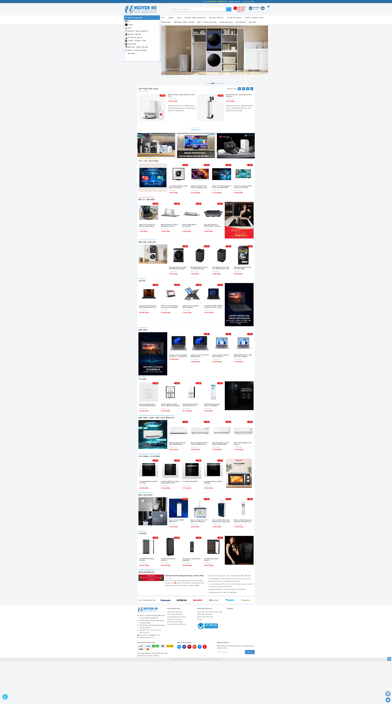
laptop (141, 281)
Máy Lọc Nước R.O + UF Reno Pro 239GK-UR (199, 520)
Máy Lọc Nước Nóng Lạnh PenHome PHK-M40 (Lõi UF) (243, 520)
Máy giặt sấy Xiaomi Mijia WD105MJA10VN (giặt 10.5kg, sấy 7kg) (178, 268)
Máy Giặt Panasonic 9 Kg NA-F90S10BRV (242, 268)
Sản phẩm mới (241, 22)
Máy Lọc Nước (145, 495)
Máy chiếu (252, 22)
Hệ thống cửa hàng (234, 1)
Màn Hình (143, 330)
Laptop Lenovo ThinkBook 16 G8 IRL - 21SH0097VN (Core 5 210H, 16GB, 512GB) (178, 355)
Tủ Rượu (142, 534)
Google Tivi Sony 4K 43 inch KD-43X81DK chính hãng (199, 186)
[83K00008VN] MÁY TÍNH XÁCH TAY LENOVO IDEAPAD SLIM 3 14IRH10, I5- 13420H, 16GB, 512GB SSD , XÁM (243, 355)
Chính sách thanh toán (204, 614)
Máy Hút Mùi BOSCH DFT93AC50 (189, 225)
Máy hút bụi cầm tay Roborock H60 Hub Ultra (238, 95)
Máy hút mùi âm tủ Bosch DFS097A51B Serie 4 (169, 225)
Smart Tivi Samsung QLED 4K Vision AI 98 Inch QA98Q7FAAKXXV (243, 186)
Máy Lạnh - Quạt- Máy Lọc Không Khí (156, 418)
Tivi (129, 21)
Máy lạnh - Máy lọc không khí (138, 31)
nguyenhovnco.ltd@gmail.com (149, 635)
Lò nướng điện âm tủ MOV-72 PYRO (148, 482)
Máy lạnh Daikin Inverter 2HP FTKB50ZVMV (177, 443)
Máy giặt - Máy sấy (134, 34)
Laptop (130, 24)
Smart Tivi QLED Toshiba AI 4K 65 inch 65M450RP (221, 186)
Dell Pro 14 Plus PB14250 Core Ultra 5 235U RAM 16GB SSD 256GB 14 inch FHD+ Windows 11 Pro (169, 306)
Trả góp (199, 619)
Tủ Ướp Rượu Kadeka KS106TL (211, 559)
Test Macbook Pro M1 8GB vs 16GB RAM (222, 592)
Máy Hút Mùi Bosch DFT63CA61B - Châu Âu (212, 225)
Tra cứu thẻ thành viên (175, 614)
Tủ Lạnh (142, 379)
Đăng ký (250, 652)
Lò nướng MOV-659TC (190, 481)
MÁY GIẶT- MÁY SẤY (147, 242)
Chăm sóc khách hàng (175, 622)
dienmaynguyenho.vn (146, 637)
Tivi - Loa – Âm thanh (148, 161)
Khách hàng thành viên (205, 617)
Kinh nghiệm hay (146, 572)
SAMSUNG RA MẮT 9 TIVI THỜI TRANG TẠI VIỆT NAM (227, 589)
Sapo (220, 659)
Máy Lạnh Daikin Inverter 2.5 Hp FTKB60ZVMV (199, 443)
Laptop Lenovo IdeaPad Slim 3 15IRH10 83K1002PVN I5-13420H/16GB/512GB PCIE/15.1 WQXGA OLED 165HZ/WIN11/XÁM (190, 306)
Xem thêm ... (132, 53)
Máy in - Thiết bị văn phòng (137, 50)
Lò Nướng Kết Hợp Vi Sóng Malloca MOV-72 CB (170, 482)
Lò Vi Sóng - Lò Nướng (149, 456)
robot (130, 28)
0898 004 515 (144, 632)
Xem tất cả (195, 129)
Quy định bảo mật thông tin (176, 624)
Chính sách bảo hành (174, 619)
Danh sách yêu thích (248, 1)
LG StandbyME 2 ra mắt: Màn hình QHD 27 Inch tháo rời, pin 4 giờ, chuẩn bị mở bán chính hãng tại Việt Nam (229, 580)
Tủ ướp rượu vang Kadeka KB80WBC (191, 559)
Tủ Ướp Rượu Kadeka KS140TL (146, 559)
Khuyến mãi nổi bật (226, 22)
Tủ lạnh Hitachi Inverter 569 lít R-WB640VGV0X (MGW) (147, 404)
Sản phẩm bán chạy (148, 88)
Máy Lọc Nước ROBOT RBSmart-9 (177, 520)
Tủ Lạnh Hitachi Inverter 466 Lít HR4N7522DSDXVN (170, 404)
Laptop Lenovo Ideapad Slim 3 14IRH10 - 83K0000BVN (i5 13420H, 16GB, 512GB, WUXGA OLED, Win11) (221, 355)
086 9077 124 (144, 630)
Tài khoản (256, 8)
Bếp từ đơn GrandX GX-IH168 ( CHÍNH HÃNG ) (147, 225)
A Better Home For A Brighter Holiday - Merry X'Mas (184, 576)
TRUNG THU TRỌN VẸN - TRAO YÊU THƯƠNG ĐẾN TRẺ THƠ (229, 576)
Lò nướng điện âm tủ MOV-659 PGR (213, 482)
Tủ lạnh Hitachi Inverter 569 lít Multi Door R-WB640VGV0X (190, 404)
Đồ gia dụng (132, 44)
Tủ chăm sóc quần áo (135, 37)
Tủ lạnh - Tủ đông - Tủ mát (137, 40)
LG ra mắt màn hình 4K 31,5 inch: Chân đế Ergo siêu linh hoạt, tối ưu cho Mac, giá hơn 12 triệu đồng (230, 585)
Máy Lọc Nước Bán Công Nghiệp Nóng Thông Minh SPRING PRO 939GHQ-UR (221, 520)
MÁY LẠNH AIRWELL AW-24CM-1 (243, 443)
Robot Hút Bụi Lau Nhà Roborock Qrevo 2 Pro (181, 95)
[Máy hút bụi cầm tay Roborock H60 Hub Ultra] (210, 107)
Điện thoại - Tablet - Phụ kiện (138, 47)
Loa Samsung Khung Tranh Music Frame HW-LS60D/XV (178, 186)
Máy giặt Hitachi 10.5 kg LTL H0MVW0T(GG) (199, 268)
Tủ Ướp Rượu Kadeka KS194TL (168, 559)
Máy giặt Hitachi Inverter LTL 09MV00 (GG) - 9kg (220, 268)
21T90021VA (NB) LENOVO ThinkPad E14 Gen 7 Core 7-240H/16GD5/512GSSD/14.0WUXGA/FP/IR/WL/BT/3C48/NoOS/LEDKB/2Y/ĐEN (213, 306)
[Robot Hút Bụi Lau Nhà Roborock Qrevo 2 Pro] (152, 107)
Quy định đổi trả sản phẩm (176, 617)
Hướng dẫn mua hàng (174, 612)
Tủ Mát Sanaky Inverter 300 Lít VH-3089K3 (212, 404)
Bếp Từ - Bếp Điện (146, 199)
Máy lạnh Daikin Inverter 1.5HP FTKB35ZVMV (220, 443)
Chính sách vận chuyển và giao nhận (209, 612)
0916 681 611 (241, 10)
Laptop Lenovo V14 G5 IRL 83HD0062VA (200, 355)
